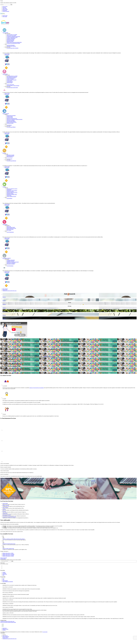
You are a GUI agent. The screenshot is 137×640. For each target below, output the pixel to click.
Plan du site (4, 628)
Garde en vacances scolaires (11, 79)
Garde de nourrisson (10, 78)
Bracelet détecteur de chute (11, 228)
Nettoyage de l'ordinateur (11, 262)
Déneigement (9, 189)
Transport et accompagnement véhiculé (13, 43)
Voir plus (4, 300)
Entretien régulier (10, 116)
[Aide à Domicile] (4, 31)
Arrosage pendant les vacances (12, 188)
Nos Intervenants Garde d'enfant (12, 87)
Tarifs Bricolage (9, 158)
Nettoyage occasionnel (11, 120)
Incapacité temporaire (10, 40)
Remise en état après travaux (11, 122)
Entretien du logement (10, 39)
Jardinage (4, 186)
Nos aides (4, 7)
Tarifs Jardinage (9, 198)
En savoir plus (44, 631)
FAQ (3, 578)
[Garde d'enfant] (4, 73)
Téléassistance (5, 224)
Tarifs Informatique (10, 265)
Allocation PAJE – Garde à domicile (13, 85)
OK (12, 561)
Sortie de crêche (9, 82)
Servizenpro (93, 480)
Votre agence (5, 8)
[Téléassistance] (4, 223)
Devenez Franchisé (6, 11)
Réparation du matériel (11, 263)
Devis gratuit (7, 54)
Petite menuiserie (10, 156)
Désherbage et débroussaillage (12, 190)
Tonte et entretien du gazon (11, 196)
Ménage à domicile (6, 113)
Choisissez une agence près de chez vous (7, 621)
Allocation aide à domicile (11, 46)
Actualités (4, 573)
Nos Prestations (5, 580)
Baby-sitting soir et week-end (12, 76)
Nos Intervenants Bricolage (11, 160)
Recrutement (5, 10)
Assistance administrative (11, 38)
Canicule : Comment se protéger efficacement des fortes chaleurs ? (14, 538)
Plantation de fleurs (10, 193)
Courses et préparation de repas (12, 37)
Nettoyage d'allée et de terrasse (12, 192)
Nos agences (5, 574)
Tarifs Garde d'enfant (10, 84)
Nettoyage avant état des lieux (12, 118)
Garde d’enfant (5, 503)
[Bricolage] (4, 152)
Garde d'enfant (5, 74)
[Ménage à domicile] (4, 112)
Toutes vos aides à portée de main (8, 548)
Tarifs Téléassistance (10, 232)
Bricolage (4, 153)
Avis (3, 579)
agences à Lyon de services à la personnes (36, 387)
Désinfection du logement (11, 115)
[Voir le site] (7, 58)
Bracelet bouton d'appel (11, 227)
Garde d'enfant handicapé (11, 77)
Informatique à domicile (7, 258)
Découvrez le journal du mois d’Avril (9, 543)
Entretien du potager (10, 191)
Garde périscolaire (10, 81)
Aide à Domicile (5, 32)
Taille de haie (9, 195)
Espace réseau (5, 6)
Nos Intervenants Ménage (11, 121)
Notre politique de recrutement (8, 581)
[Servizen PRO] (2, 13)
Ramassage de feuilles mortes (12, 194)
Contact (4, 572)
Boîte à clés (9, 226)
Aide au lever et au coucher (11, 35)
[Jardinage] (4, 185)
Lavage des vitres (10, 117)
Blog (3, 575)
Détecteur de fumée (10, 229)
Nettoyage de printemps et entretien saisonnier (14, 119)
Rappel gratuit (7, 53)
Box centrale (9, 230)
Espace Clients (5, 9)
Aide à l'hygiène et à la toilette (12, 34)
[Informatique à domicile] (4, 257)
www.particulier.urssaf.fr (47, 356)
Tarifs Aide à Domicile (11, 45)
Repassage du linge (10, 41)
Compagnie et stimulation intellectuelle (13, 36)
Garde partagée (9, 80)
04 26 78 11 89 (3, 622)
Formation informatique (11, 260)
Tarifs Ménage (9, 125)
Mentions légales (5, 629)
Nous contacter (8, 622)
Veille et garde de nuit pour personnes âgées (14, 42)
